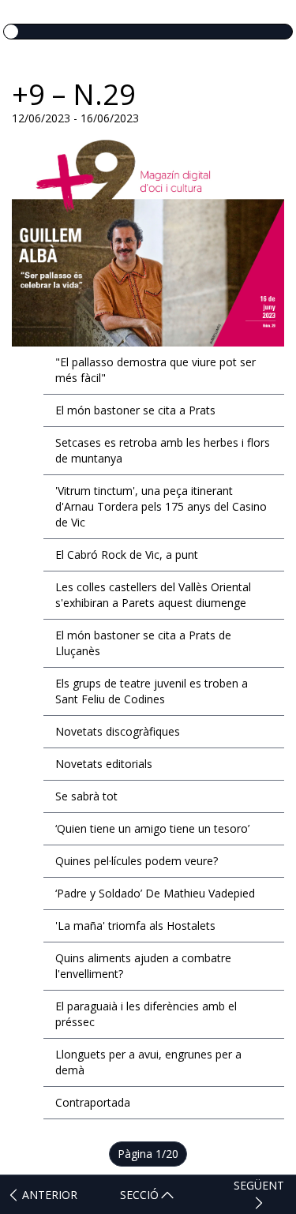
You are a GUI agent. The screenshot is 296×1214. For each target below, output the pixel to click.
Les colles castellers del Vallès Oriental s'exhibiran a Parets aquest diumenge (153, 594)
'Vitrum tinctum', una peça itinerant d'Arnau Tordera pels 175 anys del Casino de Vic (161, 506)
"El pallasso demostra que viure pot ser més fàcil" (155, 369)
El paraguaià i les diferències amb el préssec (146, 1014)
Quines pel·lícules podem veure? (136, 860)
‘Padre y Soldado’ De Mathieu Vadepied (155, 893)
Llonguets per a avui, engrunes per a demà (148, 1062)
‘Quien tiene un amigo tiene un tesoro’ (152, 828)
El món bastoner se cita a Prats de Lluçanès (143, 643)
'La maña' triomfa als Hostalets (135, 925)
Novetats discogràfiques (117, 731)
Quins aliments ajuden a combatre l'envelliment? (143, 965)
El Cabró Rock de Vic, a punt (126, 554)
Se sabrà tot (86, 796)
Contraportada (92, 1102)
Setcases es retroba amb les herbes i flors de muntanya (162, 450)
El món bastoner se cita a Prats (135, 410)
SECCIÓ (139, 1194)
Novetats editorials (103, 763)
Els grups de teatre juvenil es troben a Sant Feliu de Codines (151, 691)
